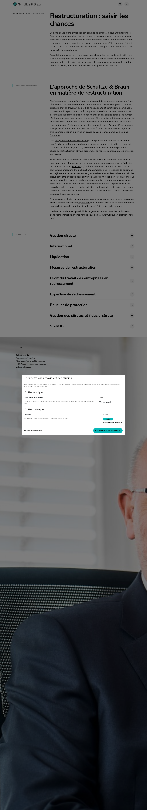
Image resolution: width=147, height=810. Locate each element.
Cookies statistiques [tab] (34, 409)
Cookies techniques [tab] (33, 392)
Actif (108, 419)
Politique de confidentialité (33, 430)
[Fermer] (121, 378)
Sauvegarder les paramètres (109, 430)
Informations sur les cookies (113, 422)
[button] (73, 392)
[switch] (108, 419)
